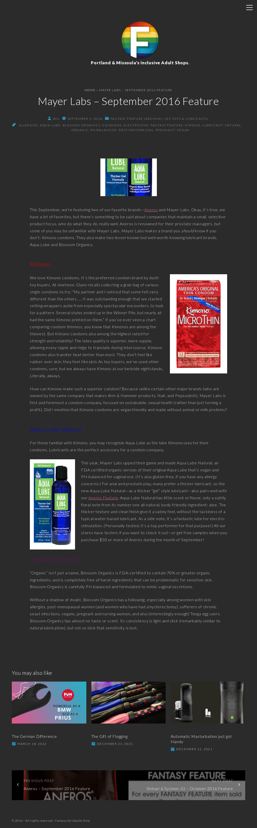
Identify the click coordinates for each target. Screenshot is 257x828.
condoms (112, 125)
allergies (28, 125)
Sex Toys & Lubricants (186, 119)
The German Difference (34, 736)
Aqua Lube (50, 125)
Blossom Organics (81, 125)
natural (233, 125)
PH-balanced (103, 130)
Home (90, 90)
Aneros (151, 209)
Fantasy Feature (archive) (136, 119)
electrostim (136, 125)
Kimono (193, 125)
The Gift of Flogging (109, 736)
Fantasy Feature (167, 125)
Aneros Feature (103, 497)
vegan (183, 130)
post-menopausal (136, 130)
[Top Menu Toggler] (249, 7)
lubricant (213, 125)
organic (80, 130)
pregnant (165, 130)
